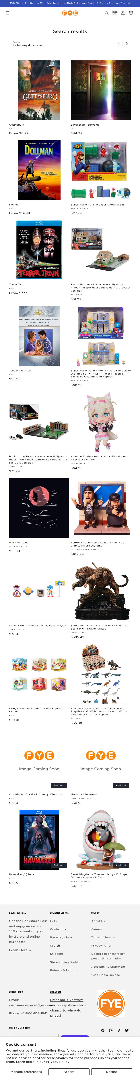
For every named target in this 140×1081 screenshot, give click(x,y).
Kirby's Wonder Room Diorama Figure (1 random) (36, 710)
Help (53, 921)
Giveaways (55, 991)
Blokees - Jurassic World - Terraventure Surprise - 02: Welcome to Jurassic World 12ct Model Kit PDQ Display (99, 711)
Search (55, 945)
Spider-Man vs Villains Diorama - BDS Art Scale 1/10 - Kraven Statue (99, 627)
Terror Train (17, 284)
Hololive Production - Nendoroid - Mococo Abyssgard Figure (99, 458)
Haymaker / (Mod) (21, 874)
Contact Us (58, 929)
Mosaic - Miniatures (84, 794)
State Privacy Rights (64, 962)
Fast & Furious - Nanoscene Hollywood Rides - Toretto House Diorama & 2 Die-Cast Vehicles (100, 287)
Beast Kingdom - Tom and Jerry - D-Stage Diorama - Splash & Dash (99, 876)
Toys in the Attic (20, 370)
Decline (112, 1072)
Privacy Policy (57, 1062)
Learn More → (20, 950)
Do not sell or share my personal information (108, 956)
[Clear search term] (119, 44)
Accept (69, 1072)
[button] (8, 13)
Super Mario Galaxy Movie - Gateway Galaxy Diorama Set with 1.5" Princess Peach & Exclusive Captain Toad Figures (101, 373)
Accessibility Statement (108, 966)
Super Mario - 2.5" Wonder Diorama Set (97, 204)
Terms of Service (103, 937)
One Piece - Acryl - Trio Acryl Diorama (35, 794)
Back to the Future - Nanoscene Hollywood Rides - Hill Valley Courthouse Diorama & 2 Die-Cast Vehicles (38, 459)
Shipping (56, 953)
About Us (98, 921)
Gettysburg (16, 124)
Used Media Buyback (106, 974)
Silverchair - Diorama (85, 124)
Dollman (14, 204)
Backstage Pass (61, 937)
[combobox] (70, 44)
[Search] (127, 44)
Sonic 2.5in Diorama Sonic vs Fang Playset (38, 625)
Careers (96, 929)
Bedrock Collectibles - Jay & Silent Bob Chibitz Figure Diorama (97, 544)
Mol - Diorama (18, 542)
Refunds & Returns (63, 970)
